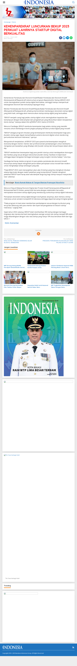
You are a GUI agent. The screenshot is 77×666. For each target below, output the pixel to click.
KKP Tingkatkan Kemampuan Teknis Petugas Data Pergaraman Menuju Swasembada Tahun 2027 (60, 286)
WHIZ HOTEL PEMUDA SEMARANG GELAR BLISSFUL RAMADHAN (18, 240)
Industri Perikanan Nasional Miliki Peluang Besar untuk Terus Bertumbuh (62, 266)
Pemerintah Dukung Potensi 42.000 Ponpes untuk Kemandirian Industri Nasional (37, 266)
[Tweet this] (64, 37)
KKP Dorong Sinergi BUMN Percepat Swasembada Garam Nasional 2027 (14, 266)
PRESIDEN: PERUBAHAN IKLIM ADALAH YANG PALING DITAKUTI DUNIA (58, 240)
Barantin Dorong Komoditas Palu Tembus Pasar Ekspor (13, 286)
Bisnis (5, 38)
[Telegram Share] (67, 37)
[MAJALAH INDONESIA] (39, 2)
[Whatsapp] (71, 37)
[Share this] (60, 37)
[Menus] (4, 2)
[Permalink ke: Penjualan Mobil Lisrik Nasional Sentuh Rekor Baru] (38, 277)
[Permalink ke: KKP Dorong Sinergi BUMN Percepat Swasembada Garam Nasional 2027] (15, 257)
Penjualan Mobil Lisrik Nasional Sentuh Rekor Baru (37, 286)
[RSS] (38, 233)
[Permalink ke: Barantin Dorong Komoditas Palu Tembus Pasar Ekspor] (15, 277)
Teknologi (9, 38)
